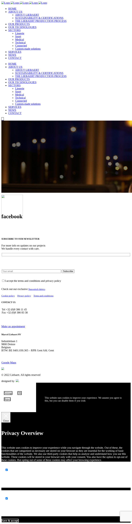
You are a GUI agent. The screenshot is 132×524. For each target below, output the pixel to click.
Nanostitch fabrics (36, 289)
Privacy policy (24, 295)
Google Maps (8, 362)
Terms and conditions (43, 295)
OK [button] (19, 393)
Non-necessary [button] (13, 495)
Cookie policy (8, 295)
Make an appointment (13, 326)
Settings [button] (8, 393)
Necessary (15, 469)
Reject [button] (7, 399)
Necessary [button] (10, 466)
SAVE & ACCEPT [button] (10, 520)
